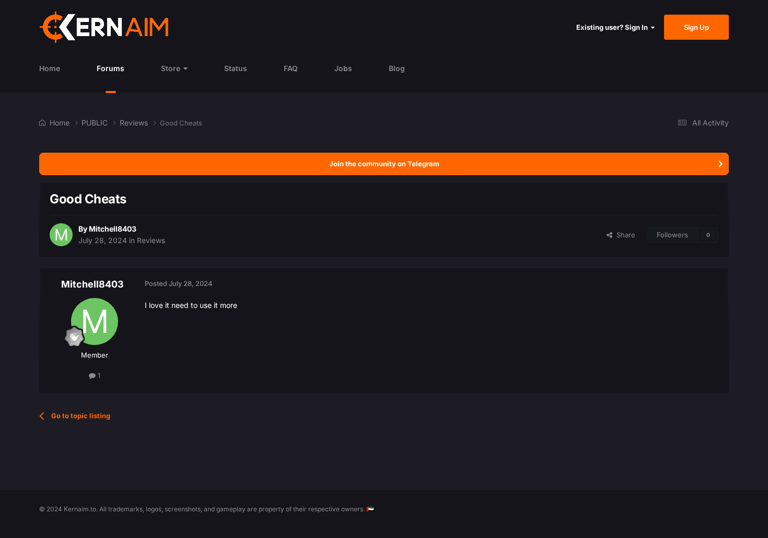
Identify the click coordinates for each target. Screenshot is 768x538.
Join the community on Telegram (384, 163)
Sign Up (696, 27)
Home (49, 68)
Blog (397, 68)
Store (170, 68)
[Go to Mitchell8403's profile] (61, 234)
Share (623, 235)
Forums (110, 68)
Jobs (343, 68)
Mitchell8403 (112, 228)
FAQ (291, 68)
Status (235, 68)
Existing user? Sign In (613, 27)
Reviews (151, 240)
